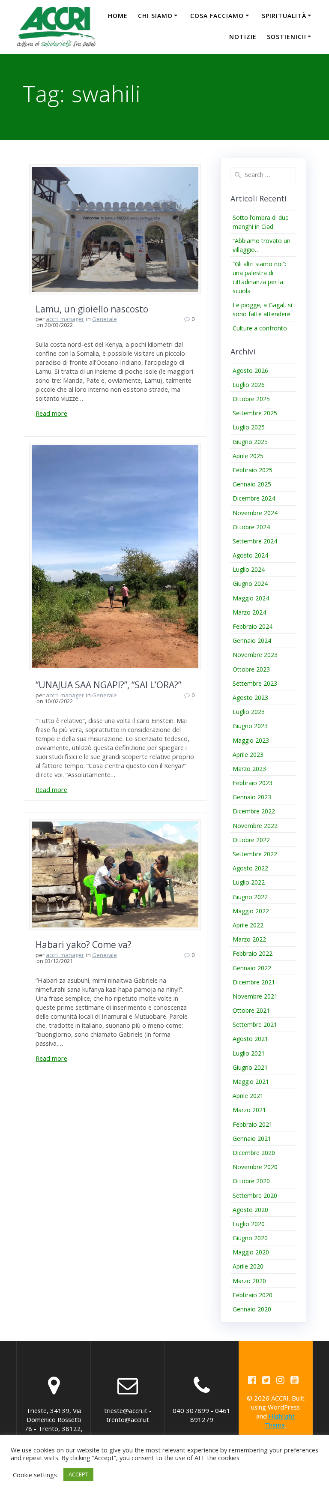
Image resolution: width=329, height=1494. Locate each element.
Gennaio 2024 (252, 640)
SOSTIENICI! (286, 37)
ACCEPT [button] (78, 1474)
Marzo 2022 (249, 939)
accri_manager (65, 319)
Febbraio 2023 (252, 783)
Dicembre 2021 (254, 982)
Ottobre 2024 (251, 527)
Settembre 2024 (255, 541)
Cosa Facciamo (217, 16)
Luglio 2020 (249, 1224)
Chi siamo (155, 16)
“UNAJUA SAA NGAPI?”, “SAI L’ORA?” (108, 685)
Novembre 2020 (255, 1167)
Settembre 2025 (255, 413)
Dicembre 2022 (254, 811)
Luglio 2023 (249, 712)
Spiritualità (284, 16)
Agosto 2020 (250, 1210)
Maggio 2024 (251, 598)
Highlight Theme (280, 1420)
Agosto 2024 (250, 555)
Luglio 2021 (249, 1053)
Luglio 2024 (249, 569)
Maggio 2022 (251, 911)
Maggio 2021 (251, 1081)
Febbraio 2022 (252, 953)
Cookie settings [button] (35, 1475)
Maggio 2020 (251, 1252)
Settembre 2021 (255, 1024)
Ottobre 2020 (251, 1181)
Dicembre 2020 (254, 1153)
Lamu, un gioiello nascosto (92, 309)
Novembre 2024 (255, 513)
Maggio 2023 (251, 740)
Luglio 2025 (249, 427)
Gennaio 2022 (252, 968)
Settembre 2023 (255, 683)
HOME (118, 16)
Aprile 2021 (248, 1096)
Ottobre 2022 (251, 840)
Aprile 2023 (248, 754)
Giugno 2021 (250, 1067)
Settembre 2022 (255, 854)
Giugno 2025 (250, 442)
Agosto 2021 (250, 1039)
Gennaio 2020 (252, 1309)
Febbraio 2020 (252, 1295)
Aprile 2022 (248, 925)
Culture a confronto (260, 328)
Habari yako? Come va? (84, 945)
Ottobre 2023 (251, 669)
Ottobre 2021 (251, 1010)
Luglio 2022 (249, 882)
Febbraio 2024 (252, 626)
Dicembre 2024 (254, 498)
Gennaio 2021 (252, 1138)
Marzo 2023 (249, 769)
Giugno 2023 (250, 726)
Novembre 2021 (255, 996)
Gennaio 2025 (252, 484)
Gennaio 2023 (252, 797)
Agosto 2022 (250, 868)
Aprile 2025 (248, 456)
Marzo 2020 (249, 1281)
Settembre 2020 (255, 1195)
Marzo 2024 (249, 612)
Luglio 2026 (249, 385)
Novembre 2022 (255, 826)
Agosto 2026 (250, 370)
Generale (104, 319)
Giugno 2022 (250, 897)
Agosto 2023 (250, 697)
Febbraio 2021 (252, 1124)
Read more (51, 413)
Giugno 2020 (250, 1238)
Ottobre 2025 (251, 399)
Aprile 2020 (248, 1266)
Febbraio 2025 (252, 470)
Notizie (243, 37)
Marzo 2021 (249, 1110)
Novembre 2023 (255, 655)
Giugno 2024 (250, 583)
